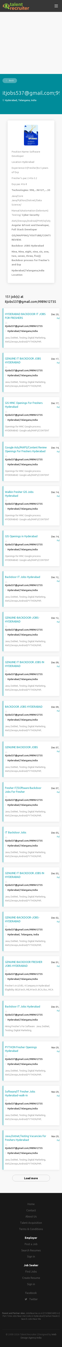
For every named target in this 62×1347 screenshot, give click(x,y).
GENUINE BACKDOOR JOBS (21, 747)
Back (11, 80)
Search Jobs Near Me (31, 1319)
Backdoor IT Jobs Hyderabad (22, 576)
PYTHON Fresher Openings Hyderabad (21, 1049)
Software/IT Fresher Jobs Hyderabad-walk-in (20, 1093)
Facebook (31, 1292)
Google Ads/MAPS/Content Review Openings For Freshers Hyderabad (26, 449)
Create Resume (31, 1277)
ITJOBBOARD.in (51, 1313)
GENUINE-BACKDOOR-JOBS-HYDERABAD (22, 619)
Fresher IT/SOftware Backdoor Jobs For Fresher (23, 789)
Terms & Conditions (31, 1229)
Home (31, 1204)
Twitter (33, 1299)
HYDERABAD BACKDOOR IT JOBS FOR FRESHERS (25, 316)
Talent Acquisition (31, 1222)
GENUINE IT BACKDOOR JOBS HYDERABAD (23, 360)
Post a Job (31, 1244)
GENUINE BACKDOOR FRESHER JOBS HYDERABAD (23, 963)
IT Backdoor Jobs (15, 832)
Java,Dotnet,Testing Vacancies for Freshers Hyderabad (25, 1138)
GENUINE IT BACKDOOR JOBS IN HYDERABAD (24, 664)
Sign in (31, 1256)
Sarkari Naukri (51, 1316)
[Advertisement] (31, 43)
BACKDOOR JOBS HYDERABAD (23, 706)
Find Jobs (31, 1271)
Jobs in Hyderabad (35, 1316)
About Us (31, 1216)
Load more (31, 1178)
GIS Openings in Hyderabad (21, 536)
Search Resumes (31, 1250)
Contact (31, 1210)
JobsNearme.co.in (34, 1313)
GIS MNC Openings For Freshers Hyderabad (24, 404)
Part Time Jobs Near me (14, 1316)
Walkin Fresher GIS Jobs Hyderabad (19, 493)
